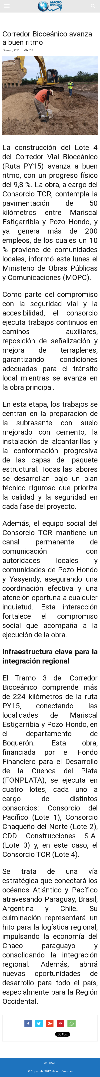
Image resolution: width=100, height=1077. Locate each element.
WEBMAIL (50, 1063)
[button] (93, 6)
